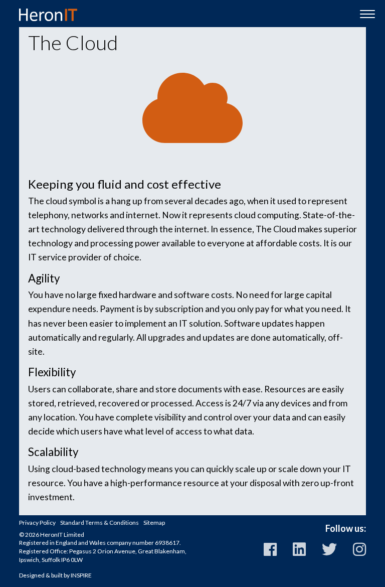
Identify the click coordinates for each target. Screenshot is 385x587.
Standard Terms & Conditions (99, 522)
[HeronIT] (48, 15)
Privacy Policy (37, 522)
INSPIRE (81, 575)
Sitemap (154, 522)
